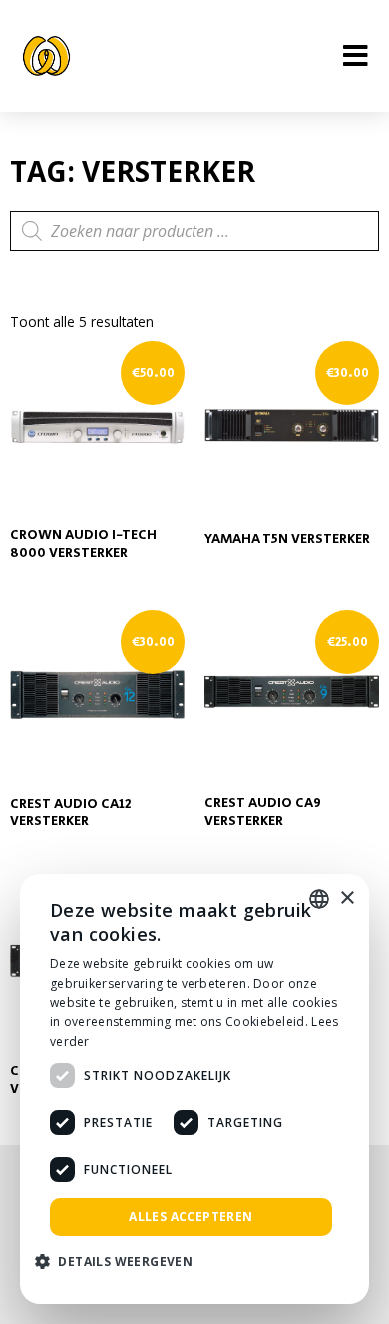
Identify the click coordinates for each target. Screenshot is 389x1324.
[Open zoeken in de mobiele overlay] (194, 231)
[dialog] (194, 1089)
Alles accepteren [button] (190, 1216)
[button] (121, 1262)
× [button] (346, 898)
